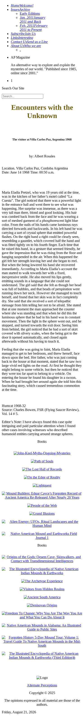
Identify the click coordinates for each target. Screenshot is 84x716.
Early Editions (30, 13)
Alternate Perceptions (42, 685)
